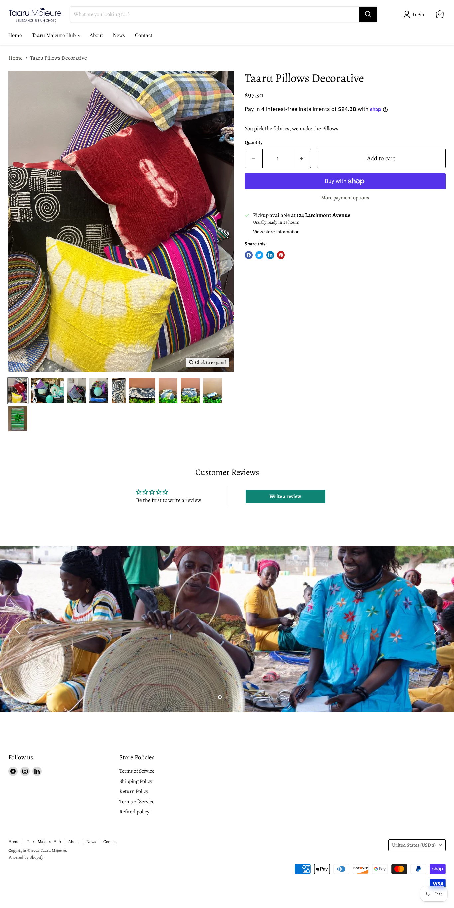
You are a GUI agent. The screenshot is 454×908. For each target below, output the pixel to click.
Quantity (254, 142)
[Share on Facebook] (249, 255)
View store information (276, 231)
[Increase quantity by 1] (302, 158)
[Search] (368, 14)
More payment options (345, 198)
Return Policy (133, 791)
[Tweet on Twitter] (259, 255)
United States (414, 845)
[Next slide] (435, 629)
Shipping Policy (135, 781)
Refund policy (134, 811)
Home (15, 35)
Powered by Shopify (25, 857)
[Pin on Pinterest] (281, 255)
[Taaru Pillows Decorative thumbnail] (18, 391)
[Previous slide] (18, 629)
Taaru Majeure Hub (54, 35)
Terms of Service (136, 770)
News (119, 35)
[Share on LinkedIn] (270, 255)
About (96, 35)
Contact (143, 35)
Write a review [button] (285, 496)
